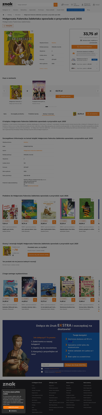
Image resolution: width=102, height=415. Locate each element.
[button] (13, 411)
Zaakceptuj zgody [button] (13, 407)
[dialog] (14, 401)
